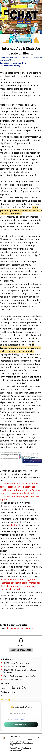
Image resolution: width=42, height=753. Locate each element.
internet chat (11, 63)
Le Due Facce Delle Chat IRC (14, 679)
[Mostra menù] (6, 12)
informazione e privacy (10, 66)
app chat (21, 63)
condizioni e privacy (19, 719)
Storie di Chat (19, 687)
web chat (13, 525)
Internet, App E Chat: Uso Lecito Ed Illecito (19, 676)
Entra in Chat (20, 724)
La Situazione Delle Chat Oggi (14, 666)
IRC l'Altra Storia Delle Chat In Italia (16, 663)
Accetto (17, 719)
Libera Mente (5, 688)
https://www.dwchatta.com (21, 628)
